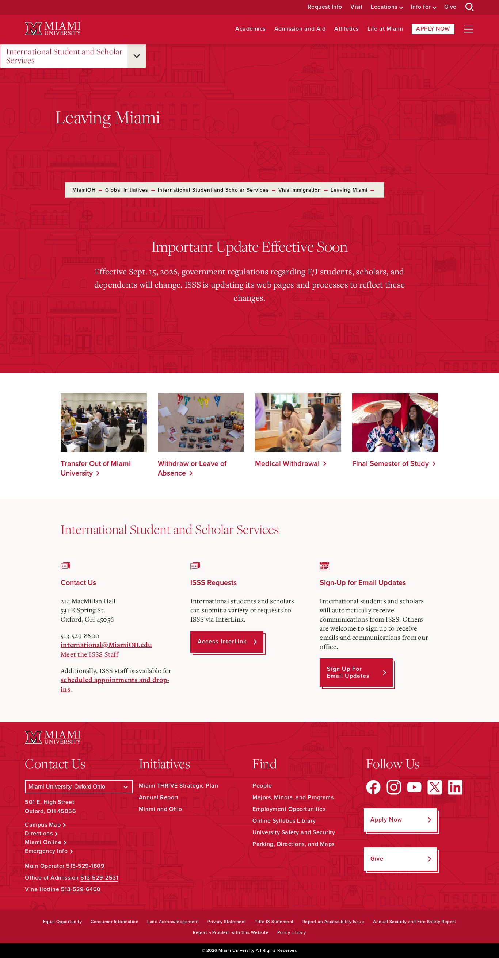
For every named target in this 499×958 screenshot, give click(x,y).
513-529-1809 (85, 866)
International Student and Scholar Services (64, 56)
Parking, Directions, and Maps (293, 844)
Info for (421, 7)
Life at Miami (385, 29)
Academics (250, 29)
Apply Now (433, 28)
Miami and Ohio (160, 809)
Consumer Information (114, 921)
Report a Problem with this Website (230, 932)
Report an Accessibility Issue (333, 921)
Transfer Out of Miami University (96, 468)
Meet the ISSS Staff (89, 654)
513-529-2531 (99, 877)
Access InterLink (222, 641)
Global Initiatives (126, 190)
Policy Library (291, 932)
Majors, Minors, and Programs (293, 797)
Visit (356, 7)
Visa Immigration (299, 190)
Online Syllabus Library (284, 820)
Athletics (346, 29)
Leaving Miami (349, 190)
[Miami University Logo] (52, 28)
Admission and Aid (300, 29)
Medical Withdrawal (287, 463)
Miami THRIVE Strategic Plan (178, 785)
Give (450, 7)
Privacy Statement (226, 921)
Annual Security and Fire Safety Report (414, 921)
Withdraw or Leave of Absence (192, 468)
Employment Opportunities (288, 809)
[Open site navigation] (468, 29)
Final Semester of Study (390, 463)
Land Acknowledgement (173, 921)
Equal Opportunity (62, 921)
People (262, 785)
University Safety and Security (293, 832)
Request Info (325, 7)
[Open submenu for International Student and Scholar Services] (136, 56)
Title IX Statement (274, 921)
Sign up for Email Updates (348, 672)
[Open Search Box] (469, 7)
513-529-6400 (81, 889)
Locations (384, 7)
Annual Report (159, 797)
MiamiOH (84, 190)
